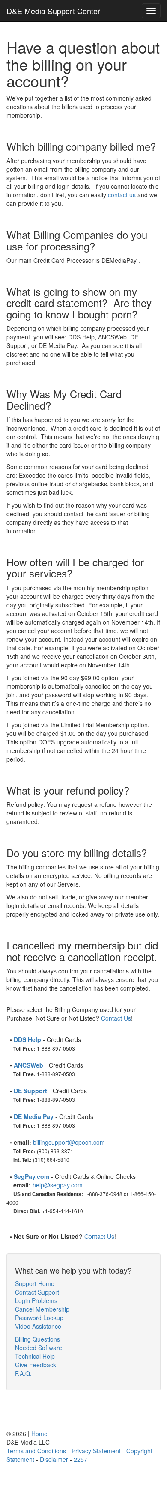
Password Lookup (39, 1317)
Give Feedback (35, 1364)
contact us (122, 194)
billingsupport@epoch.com (69, 1142)
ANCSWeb (28, 1065)
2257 (80, 1459)
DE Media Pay (34, 1116)
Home (39, 1433)
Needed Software (38, 1347)
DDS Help (27, 1039)
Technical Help (35, 1356)
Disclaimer (54, 1459)
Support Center (53, 10)
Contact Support (37, 1292)
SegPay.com (31, 1176)
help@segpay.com (58, 1185)
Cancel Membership (42, 1309)
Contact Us (116, 1018)
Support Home (34, 1283)
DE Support (30, 1090)
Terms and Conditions (36, 1450)
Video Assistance (38, 1326)
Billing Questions (37, 1339)
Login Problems (36, 1300)
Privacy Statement (96, 1450)
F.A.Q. (23, 1373)
